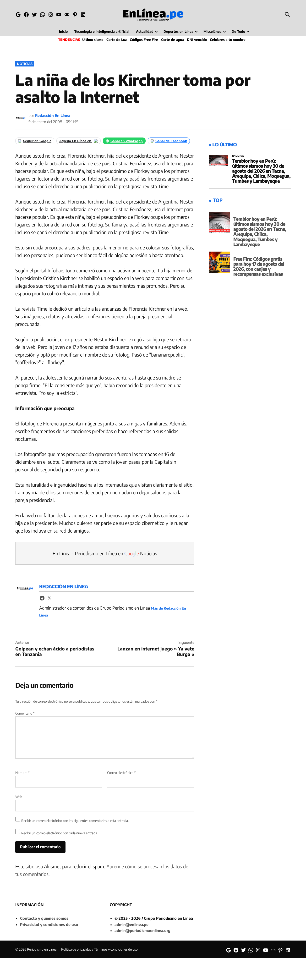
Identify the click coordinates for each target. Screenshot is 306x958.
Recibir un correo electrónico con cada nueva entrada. (59, 833)
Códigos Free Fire (144, 40)
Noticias (25, 64)
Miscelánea (212, 31)
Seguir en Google (37, 141)
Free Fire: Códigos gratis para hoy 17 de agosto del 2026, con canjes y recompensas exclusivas (258, 266)
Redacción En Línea (52, 115)
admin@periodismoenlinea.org (142, 930)
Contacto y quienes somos (44, 918)
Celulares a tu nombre (228, 40)
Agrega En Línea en (75, 141)
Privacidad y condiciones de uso (49, 924)
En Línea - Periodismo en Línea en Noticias (105, 553)
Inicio (63, 31)
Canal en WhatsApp (126, 141)
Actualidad (144, 31)
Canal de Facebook (171, 141)
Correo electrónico (121, 773)
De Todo (238, 31)
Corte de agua (172, 40)
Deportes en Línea (178, 31)
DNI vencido (197, 40)
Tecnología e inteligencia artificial (101, 31)
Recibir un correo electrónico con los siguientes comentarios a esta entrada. (75, 821)
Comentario (24, 713)
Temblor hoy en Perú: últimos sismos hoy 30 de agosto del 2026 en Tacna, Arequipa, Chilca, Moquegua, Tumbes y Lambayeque (261, 171)
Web (18, 797)
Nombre (22, 773)
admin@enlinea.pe (131, 924)
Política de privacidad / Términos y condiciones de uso (99, 949)
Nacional (238, 156)
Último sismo (92, 40)
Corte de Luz (116, 40)
